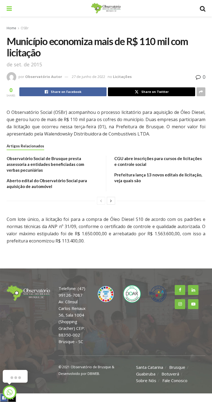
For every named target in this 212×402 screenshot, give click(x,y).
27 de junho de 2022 (88, 76)
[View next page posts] (111, 201)
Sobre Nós (146, 380)
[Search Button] (202, 8)
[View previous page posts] (101, 201)
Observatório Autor (43, 76)
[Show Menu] (9, 8)
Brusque (177, 367)
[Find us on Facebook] (180, 290)
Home (11, 28)
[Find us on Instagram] (180, 304)
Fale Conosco (174, 380)
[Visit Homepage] (105, 8)
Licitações (122, 76)
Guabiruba (145, 374)
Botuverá (170, 374)
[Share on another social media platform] (201, 91)
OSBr (25, 28)
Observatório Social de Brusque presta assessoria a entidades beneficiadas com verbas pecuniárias (45, 164)
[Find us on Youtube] (193, 304)
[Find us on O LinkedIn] (193, 290)
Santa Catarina (149, 367)
